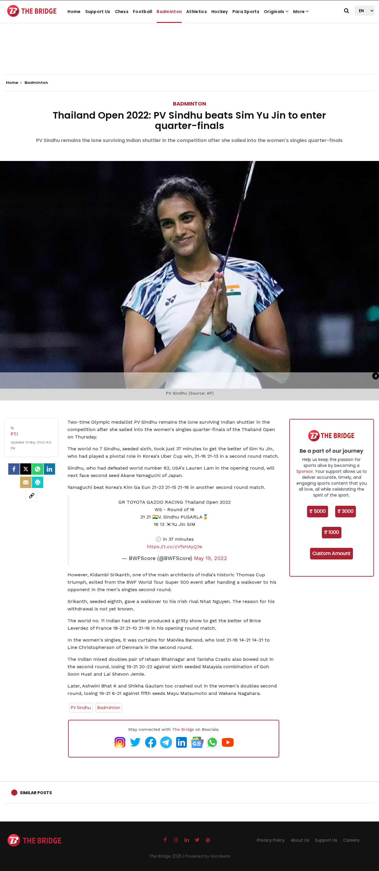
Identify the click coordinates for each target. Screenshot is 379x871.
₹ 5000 (317, 511)
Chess (122, 12)
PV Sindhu (81, 708)
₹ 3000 (346, 511)
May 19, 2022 (210, 558)
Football (142, 12)
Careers (351, 840)
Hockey (219, 12)
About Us (300, 840)
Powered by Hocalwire (207, 856)
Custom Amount (331, 553)
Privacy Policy (271, 840)
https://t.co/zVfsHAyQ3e (174, 546)
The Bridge (183, 729)
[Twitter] (26, 469)
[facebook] (14, 469)
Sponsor (304, 471)
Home (74, 12)
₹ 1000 (331, 532)
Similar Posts (36, 793)
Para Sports (245, 12)
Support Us (97, 12)
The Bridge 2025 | (167, 856)
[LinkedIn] (49, 469)
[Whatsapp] (38, 469)
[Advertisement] (189, 56)
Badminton (169, 12)
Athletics (196, 12)
